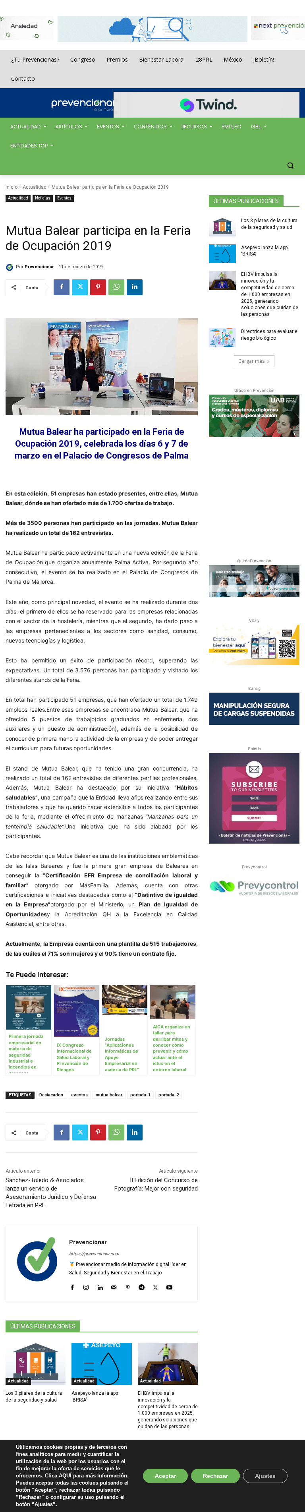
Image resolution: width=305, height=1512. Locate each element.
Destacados (51, 1095)
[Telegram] (142, 1286)
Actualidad (34, 187)
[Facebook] (61, 287)
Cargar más (251, 361)
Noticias (42, 198)
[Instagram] (86, 1286)
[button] (290, 165)
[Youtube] (169, 1286)
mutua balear (109, 1095)
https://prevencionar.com (94, 1253)
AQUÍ (65, 1476)
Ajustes (265, 1476)
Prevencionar (39, 266)
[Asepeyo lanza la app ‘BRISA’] (101, 1364)
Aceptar (165, 1476)
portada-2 (168, 1095)
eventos (79, 1095)
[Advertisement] (257, 496)
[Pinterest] (98, 287)
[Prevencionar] (95, 105)
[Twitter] (80, 287)
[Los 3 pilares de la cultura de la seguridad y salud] (36, 1364)
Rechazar (215, 1476)
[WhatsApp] (116, 287)
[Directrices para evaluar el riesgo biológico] (222, 337)
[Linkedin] (135, 287)
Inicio (11, 187)
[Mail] (114, 1286)
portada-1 (140, 1095)
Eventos (64, 198)
